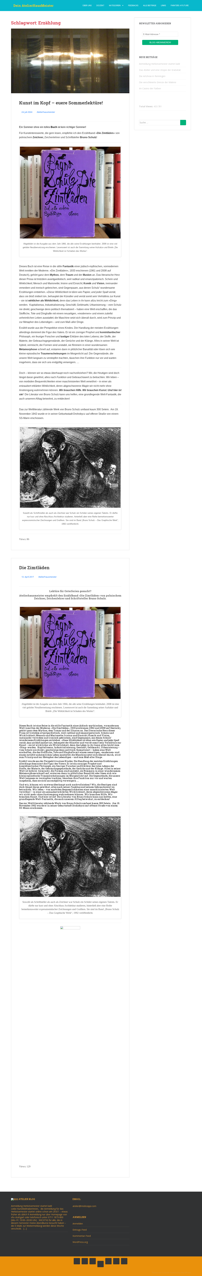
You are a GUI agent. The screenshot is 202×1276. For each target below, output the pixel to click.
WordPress (186, 1272)
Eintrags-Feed (80, 1229)
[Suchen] (183, 122)
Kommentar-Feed (82, 1235)
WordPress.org (80, 1242)
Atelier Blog (26, 1199)
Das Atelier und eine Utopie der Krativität (160, 69)
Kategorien (115, 5)
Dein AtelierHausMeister (33, 5)
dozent (100, 5)
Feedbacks (133, 5)
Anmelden (78, 1223)
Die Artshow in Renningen (152, 76)
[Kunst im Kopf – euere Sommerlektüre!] (70, 61)
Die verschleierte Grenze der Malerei (157, 82)
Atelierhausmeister (46, 112)
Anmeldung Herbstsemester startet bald (159, 63)
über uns (87, 5)
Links (163, 5)
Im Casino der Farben (150, 88)
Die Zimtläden (34, 567)
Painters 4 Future (180, 5)
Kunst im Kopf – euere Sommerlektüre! (61, 103)
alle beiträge (149, 5)
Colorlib (165, 1272)
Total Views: (146, 106)
